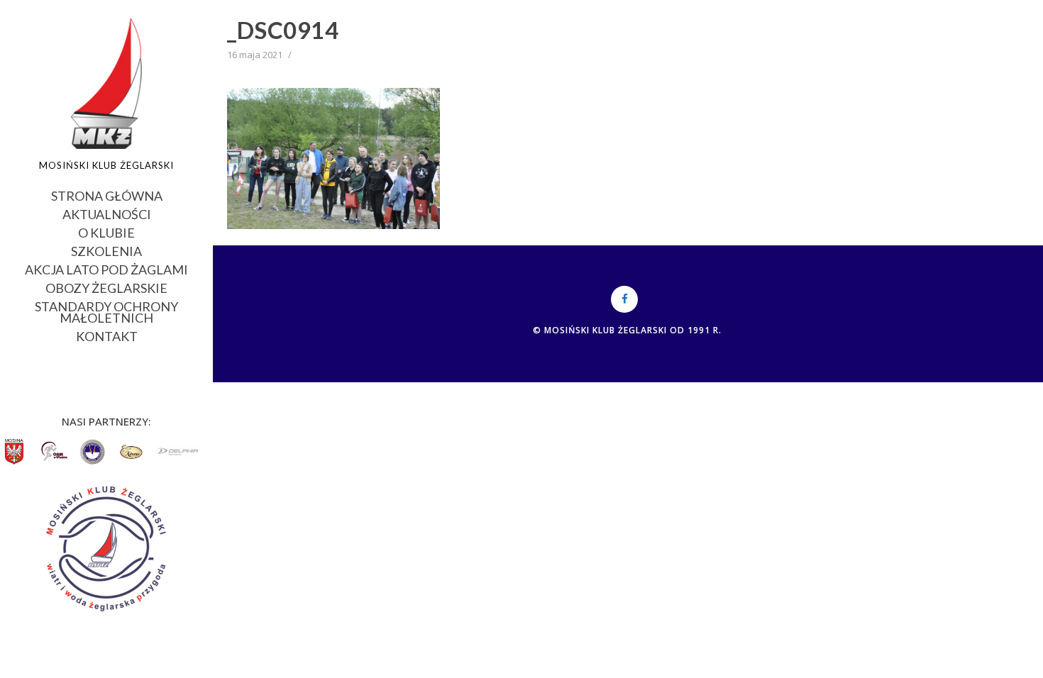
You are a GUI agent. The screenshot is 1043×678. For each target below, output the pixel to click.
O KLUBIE (106, 231)
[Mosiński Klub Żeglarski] (107, 83)
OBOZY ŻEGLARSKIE (106, 287)
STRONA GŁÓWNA (106, 194)
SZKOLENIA (106, 250)
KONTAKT (107, 335)
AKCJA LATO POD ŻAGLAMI (106, 268)
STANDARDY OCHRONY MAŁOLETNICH (106, 311)
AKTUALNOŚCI (106, 213)
